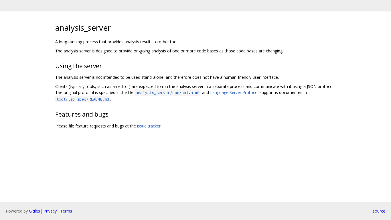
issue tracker (149, 126)
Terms (66, 211)
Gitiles (34, 211)
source (379, 211)
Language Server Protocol (234, 92)
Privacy (50, 211)
